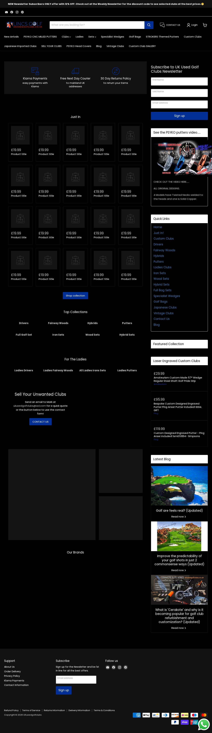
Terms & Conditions (104, 710)
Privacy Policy (12, 676)
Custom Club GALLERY (142, 46)
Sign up (179, 116)
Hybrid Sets (161, 285)
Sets (91, 36)
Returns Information (54, 710)
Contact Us (162, 319)
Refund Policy (11, 710)
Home (158, 227)
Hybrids (159, 256)
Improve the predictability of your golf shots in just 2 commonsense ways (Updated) (179, 560)
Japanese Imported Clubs (20, 46)
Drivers (158, 244)
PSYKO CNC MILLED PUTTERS (40, 36)
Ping (156, 413)
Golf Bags (135, 36)
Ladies (79, 36)
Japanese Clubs (165, 307)
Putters (159, 262)
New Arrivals (11, 36)
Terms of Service (31, 710)
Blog (99, 46)
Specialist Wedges (112, 36)
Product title (18, 154)
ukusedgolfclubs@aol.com (29, 405)
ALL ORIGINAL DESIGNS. (167, 188)
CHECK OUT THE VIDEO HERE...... (171, 181)
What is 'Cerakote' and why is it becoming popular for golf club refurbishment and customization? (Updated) (179, 616)
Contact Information (16, 685)
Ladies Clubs (162, 267)
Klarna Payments (14, 680)
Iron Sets (160, 273)
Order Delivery (12, 671)
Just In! (159, 233)
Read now (177, 516)
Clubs (65, 36)
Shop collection (75, 295)
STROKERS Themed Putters (162, 36)
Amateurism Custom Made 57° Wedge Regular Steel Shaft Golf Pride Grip (178, 379)
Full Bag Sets (162, 290)
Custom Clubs (193, 36)
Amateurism (160, 384)
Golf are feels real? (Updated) (179, 510)
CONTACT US (40, 421)
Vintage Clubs (115, 46)
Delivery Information (79, 710)
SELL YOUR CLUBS (51, 46)
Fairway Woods (164, 250)
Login (194, 25)
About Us (9, 666)
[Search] (148, 25)
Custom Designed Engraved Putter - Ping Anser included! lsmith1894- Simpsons (179, 434)
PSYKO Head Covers (79, 46)
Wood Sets (161, 279)
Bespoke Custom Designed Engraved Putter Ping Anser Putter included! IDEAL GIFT (178, 407)
